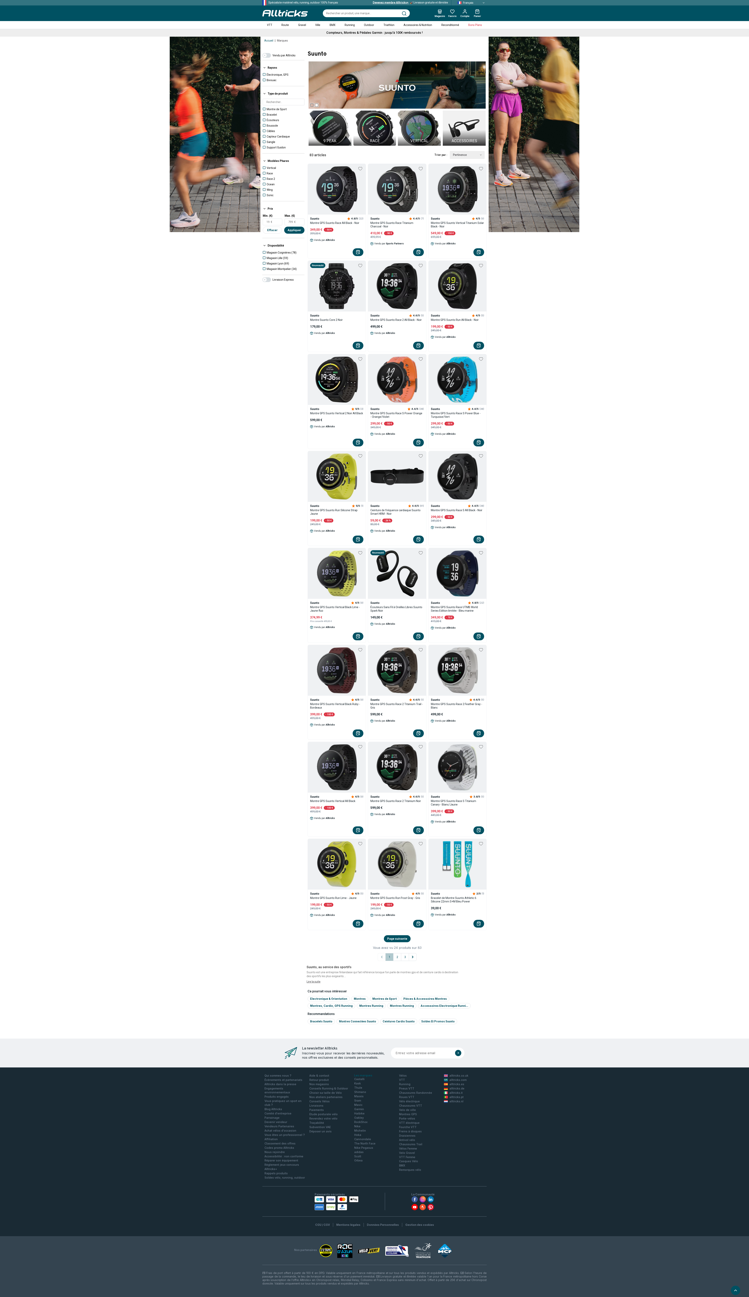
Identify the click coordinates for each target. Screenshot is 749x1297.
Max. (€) (290, 215)
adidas (359, 1152)
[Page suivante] (412, 957)
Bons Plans (475, 25)
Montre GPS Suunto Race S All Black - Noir (456, 510)
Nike (357, 1126)
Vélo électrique (409, 1101)
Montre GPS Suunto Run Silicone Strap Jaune (334, 512)
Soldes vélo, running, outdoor (284, 1177)
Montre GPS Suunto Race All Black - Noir (334, 222)
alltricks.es (456, 1084)
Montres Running (371, 1005)
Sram (357, 1100)
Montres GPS (408, 1114)
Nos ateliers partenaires (326, 1097)
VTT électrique (409, 1122)
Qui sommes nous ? (277, 1075)
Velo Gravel (407, 1152)
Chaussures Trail (410, 1144)
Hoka (357, 1134)
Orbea (358, 1160)
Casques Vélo (408, 1161)
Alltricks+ (270, 1169)
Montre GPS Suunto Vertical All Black (332, 801)
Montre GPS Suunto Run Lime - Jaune (333, 898)
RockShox (360, 1122)
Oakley (359, 1117)
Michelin (360, 1130)
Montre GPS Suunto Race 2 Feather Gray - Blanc (456, 706)
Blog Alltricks (273, 1109)
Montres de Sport (384, 998)
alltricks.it (456, 1092)
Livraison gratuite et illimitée (410, 2)
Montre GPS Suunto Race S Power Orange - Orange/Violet (396, 415)
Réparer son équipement (281, 1160)
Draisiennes (407, 1135)
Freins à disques (410, 1131)
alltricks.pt (456, 1097)
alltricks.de (456, 1088)
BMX (332, 25)
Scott (357, 1156)
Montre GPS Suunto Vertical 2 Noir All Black (336, 413)
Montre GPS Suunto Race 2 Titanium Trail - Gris (396, 706)
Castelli (359, 1079)
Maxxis (359, 1096)
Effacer (272, 230)
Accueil (268, 40)
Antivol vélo (407, 1140)
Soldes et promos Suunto (438, 1021)
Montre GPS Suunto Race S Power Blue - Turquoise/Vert (456, 415)
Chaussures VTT (410, 1105)
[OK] (458, 1053)
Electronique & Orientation (328, 998)
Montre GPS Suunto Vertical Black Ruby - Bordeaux (335, 706)
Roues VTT (406, 1097)
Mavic (358, 1104)
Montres (360, 998)
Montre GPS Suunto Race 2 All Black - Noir (396, 319)
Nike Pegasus (363, 1147)
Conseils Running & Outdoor (328, 1088)
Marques (282, 40)
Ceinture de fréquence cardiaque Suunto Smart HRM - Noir (395, 512)
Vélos (403, 1075)
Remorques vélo (410, 1169)
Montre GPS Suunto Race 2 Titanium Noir (395, 801)
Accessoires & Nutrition (418, 25)
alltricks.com (458, 1079)
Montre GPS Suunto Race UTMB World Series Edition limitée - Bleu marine (454, 609)
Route (285, 25)
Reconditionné (450, 25)
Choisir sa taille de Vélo (325, 1092)
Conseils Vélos (319, 1101)
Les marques (363, 1075)
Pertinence (460, 154)
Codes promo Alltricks (279, 1147)
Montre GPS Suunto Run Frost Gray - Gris (395, 898)
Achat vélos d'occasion (280, 1130)
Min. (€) (267, 215)
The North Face (364, 1143)
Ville (317, 25)
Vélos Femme (408, 1148)
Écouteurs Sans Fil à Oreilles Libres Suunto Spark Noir (396, 609)
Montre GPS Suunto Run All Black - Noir (455, 319)
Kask (357, 1083)
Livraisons (316, 1105)
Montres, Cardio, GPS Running (331, 1005)
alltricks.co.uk (458, 1075)
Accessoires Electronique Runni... (444, 1005)
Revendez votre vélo (323, 1118)
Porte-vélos (407, 1118)
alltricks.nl (456, 1101)
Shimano (360, 1092)
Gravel (302, 25)
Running (350, 25)
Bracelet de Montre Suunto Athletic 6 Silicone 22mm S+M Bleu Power (453, 899)
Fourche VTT (408, 1127)
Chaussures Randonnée (415, 1092)
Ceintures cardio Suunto (399, 1021)
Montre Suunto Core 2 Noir (326, 319)
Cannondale (362, 1139)
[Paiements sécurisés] (337, 1203)
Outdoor (369, 25)
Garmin (359, 1109)
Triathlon (388, 25)
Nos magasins (319, 1084)
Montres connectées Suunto (357, 1021)
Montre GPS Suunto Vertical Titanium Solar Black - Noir (457, 224)
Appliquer (294, 230)
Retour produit (319, 1079)
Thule (358, 1087)
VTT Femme (407, 1157)
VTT (269, 25)
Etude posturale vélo (323, 1114)
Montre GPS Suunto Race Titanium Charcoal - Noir (391, 224)
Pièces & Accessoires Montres (425, 998)
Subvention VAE (320, 1127)
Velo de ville (407, 1110)
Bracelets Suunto (321, 1021)
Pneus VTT (406, 1088)
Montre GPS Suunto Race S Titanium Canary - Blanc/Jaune (453, 802)
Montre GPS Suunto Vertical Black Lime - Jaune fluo (335, 609)
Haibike (359, 1113)
